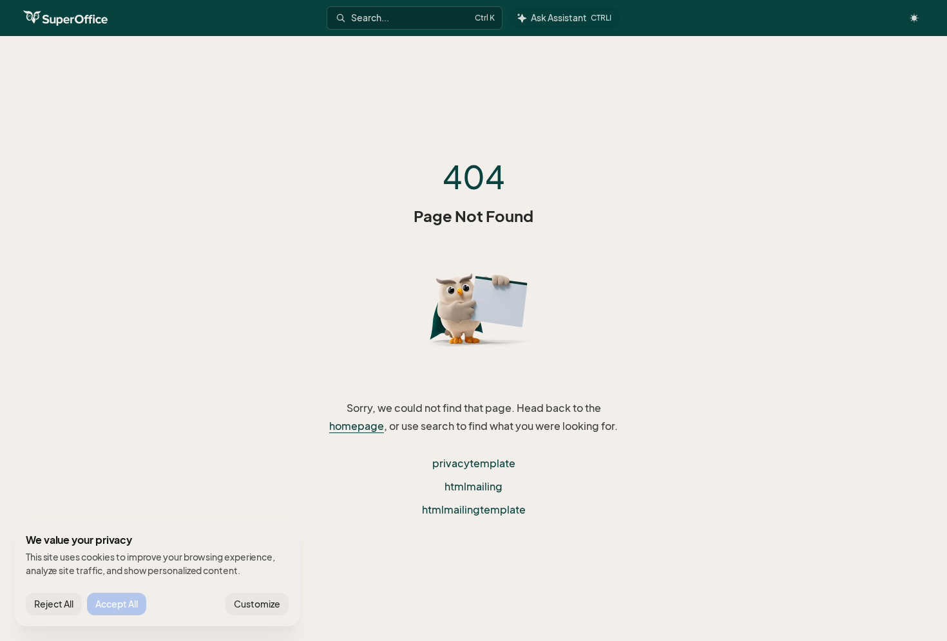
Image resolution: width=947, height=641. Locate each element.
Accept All (116, 604)
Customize (257, 604)
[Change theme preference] (914, 18)
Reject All (53, 604)
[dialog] (157, 574)
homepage (356, 426)
